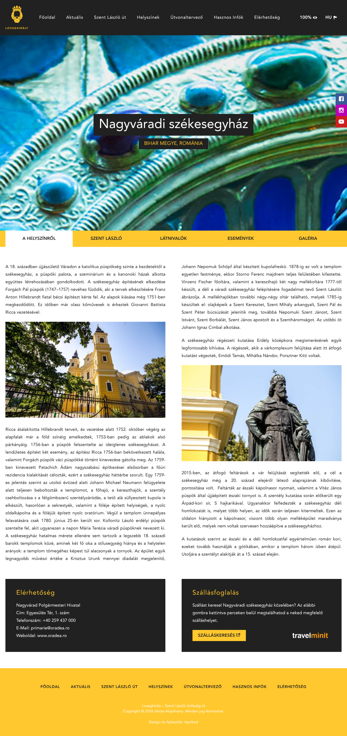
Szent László (106, 239)
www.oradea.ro (52, 636)
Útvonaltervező (187, 17)
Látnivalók (173, 239)
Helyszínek (148, 17)
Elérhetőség (267, 17)
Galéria (308, 239)
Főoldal (47, 17)
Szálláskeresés (217, 635)
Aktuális (74, 17)
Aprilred (191, 722)
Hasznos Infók (228, 17)
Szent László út (110, 17)
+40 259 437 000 (59, 621)
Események (241, 239)
